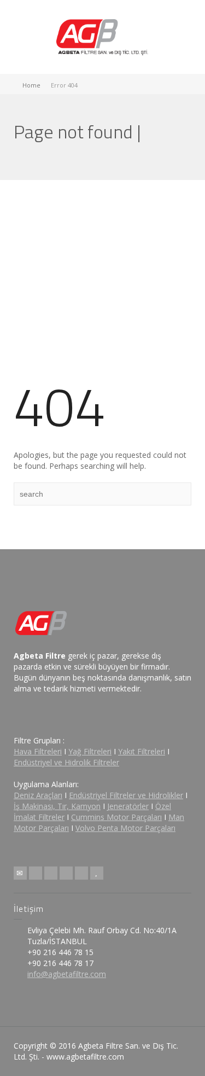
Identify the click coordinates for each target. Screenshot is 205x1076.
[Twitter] (35, 873)
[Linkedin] (81, 873)
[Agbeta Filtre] (103, 36)
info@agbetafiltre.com (66, 974)
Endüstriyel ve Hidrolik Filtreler (66, 762)
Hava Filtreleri (38, 751)
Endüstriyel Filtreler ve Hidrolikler (126, 795)
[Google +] (66, 873)
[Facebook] (50, 873)
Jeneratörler (128, 806)
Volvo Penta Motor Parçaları (125, 828)
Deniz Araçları (38, 795)
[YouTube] (96, 873)
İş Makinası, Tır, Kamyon (57, 806)
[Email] (20, 873)
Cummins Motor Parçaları (116, 817)
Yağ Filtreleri (90, 751)
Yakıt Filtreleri (141, 751)
